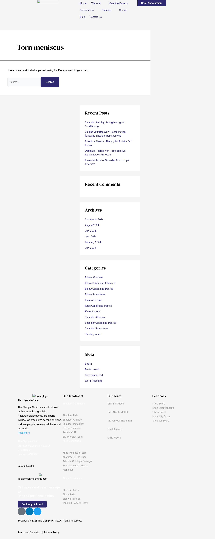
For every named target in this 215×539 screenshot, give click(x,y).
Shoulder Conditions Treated (100, 322)
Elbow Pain (69, 494)
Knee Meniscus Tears (75, 452)
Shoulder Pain (70, 415)
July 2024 (90, 230)
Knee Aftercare (93, 300)
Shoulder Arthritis (72, 419)
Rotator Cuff (69, 432)
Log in (88, 363)
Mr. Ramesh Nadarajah (120, 420)
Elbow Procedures (95, 294)
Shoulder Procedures (96, 328)
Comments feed (94, 375)
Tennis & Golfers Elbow (75, 503)
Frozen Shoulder (72, 428)
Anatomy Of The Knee (75, 457)
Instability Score (161, 416)
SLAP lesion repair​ (73, 436)
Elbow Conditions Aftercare (100, 283)
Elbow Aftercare (94, 277)
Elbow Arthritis (71, 490)
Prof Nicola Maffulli (118, 412)
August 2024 (92, 225)
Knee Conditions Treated (98, 305)
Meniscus (68, 469)
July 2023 (90, 247)
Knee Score (158, 403)
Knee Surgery (92, 311)
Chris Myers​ (114, 437)
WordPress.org (93, 380)
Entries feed (92, 369)
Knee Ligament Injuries (75, 465)
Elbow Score (159, 412)
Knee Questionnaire (163, 407)
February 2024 (93, 242)
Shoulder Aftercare (95, 317)
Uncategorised (93, 334)
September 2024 (94, 219)
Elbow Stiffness (71, 498)
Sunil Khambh (115, 429)
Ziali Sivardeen (116, 403)
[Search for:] (24, 81)
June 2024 (91, 236)
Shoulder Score (160, 420)
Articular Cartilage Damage (77, 461)
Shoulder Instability (73, 423)
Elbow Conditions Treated (99, 288)
